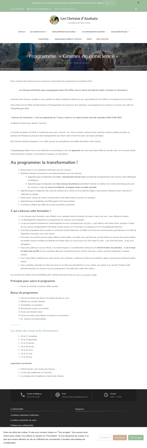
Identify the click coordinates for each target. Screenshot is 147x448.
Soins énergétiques (119, 32)
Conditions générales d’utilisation (25, 415)
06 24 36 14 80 (18, 9)
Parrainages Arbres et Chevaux (68, 39)
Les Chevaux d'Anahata (79, 18)
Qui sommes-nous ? (38, 32)
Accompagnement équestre (93, 32)
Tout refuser (120, 437)
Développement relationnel (63, 32)
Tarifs (89, 39)
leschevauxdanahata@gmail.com (41, 9)
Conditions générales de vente (23, 420)
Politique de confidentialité (22, 425)
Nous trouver (102, 39)
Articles (21, 32)
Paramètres (105, 437)
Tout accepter (136, 437)
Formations (43, 39)
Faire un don (109, 3)
